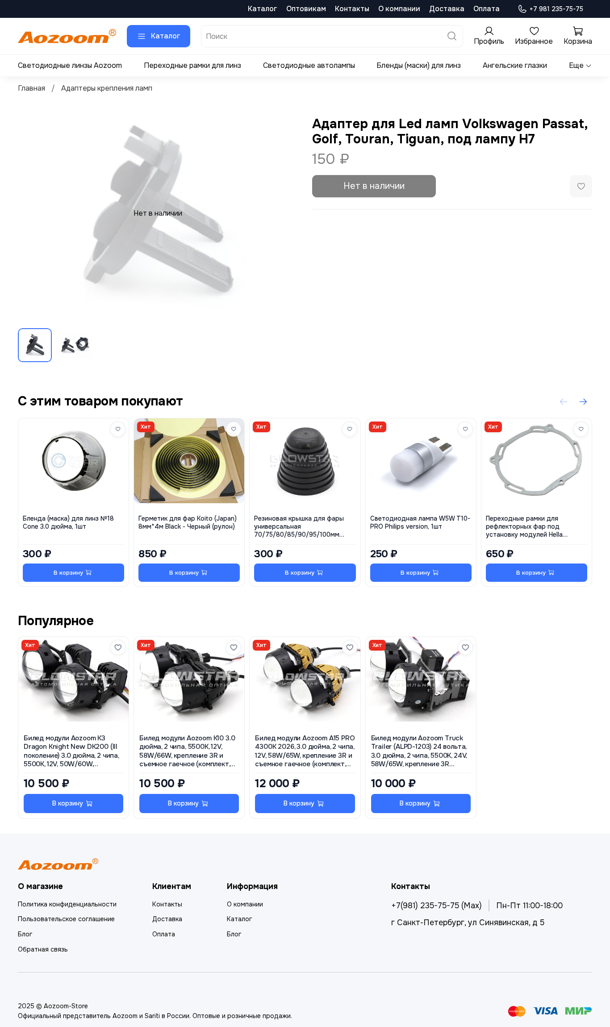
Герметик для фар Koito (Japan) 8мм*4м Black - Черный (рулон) (187, 523)
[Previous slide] (32, 213)
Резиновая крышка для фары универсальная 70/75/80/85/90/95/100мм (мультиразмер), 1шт (299, 527)
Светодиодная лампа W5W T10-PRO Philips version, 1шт (420, 523)
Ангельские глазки (515, 65)
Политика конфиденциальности (67, 904)
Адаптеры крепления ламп (106, 88)
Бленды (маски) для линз (418, 65)
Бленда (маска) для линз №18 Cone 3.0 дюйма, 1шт (68, 523)
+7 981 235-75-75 (556, 9)
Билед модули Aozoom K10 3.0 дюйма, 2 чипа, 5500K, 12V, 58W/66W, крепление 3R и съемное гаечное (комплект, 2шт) (187, 752)
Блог (25, 934)
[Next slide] (283, 213)
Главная (31, 88)
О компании (399, 8)
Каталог (262, 8)
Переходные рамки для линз (192, 65)
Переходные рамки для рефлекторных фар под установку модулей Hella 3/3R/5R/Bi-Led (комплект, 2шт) (535, 527)
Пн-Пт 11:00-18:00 (529, 905)
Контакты (352, 8)
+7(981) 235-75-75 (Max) (436, 905)
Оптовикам (306, 8)
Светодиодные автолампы (309, 65)
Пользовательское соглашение (66, 919)
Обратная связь (43, 949)
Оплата (486, 8)
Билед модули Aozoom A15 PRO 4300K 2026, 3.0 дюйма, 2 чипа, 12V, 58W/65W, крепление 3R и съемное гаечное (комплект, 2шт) (305, 752)
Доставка (446, 8)
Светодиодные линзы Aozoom (70, 65)
